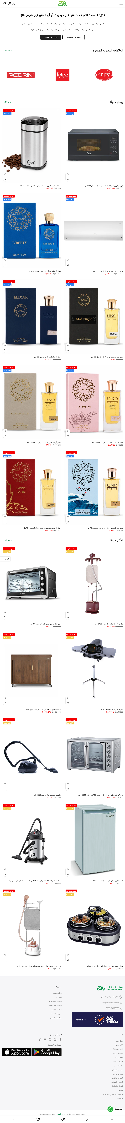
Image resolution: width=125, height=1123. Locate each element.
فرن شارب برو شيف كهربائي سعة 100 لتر (45, 624)
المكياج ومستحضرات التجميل (112, 1094)
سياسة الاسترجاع (55, 1005)
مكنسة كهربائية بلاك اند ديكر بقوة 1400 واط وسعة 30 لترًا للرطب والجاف (34, 881)
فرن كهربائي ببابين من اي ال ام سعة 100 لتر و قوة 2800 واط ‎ (100, 795)
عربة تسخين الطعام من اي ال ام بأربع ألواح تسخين (42, 709)
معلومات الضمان (56, 1018)
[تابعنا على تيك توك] (39, 1039)
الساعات (120, 1098)
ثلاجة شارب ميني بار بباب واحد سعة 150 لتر (107, 881)
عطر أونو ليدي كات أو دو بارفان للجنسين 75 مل (106, 442)
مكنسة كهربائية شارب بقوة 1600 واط (47, 795)
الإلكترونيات (119, 1057)
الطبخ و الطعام (118, 1061)
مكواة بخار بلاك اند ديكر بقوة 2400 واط (108, 624)
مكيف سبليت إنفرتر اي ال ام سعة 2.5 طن (108, 271)
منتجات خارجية (118, 1074)
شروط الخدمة (56, 1014)
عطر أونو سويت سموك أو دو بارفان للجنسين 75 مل (42, 528)
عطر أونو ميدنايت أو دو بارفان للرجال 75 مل (107, 357)
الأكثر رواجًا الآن (117, 1049)
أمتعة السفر (119, 1066)
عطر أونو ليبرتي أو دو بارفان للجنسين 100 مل (44, 271)
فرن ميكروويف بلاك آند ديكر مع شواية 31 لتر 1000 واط (103, 186)
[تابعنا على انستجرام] (55, 1039)
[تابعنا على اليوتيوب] (45, 1039)
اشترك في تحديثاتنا (50, 37)
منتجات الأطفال (117, 1070)
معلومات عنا (57, 993)
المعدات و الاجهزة (116, 1078)
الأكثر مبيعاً (119, 1045)
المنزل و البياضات (117, 1086)
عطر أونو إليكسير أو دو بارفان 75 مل (47, 357)
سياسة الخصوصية (55, 1001)
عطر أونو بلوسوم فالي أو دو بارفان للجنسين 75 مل (42, 442)
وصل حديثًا (119, 1041)
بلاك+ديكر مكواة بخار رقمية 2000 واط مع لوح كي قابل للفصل (38, 966)
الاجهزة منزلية (118, 1053)
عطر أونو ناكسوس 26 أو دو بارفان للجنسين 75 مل (105, 528)
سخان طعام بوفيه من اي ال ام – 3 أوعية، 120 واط (105, 966)
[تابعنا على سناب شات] (50, 1039)
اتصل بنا (59, 997)
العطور (120, 1090)
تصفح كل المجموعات (73, 37)
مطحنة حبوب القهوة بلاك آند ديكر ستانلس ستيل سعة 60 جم (39, 186)
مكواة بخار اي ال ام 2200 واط (112, 709)
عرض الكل (8, 50)
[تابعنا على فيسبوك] (60, 1039)
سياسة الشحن (56, 1009)
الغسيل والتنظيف (117, 1082)
